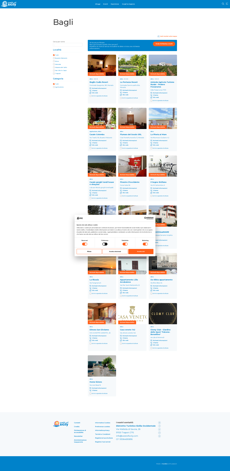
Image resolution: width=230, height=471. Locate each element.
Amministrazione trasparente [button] (80, 441)
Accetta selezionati (115, 251)
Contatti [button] (77, 423)
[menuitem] (98, 4)
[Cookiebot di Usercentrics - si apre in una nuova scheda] (145, 218)
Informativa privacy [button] (102, 430)
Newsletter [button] (78, 436)
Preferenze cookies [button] (102, 426)
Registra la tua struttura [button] (104, 438)
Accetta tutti (141, 251)
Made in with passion (166, 464)
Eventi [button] (105, 4)
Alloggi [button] (97, 4)
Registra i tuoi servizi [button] (102, 442)
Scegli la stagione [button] (128, 4)
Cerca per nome (59, 42)
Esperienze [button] (115, 4)
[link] (102, 65)
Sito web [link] (95, 93)
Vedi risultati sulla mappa (168, 36)
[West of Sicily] (8, 4)
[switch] (104, 244)
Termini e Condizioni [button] (102, 434)
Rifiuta (89, 251)
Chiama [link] (94, 90)
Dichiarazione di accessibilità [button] (80, 431)
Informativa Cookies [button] (102, 423)
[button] (227, 4)
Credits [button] (77, 426)
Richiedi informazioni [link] (99, 88)
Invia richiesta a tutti (164, 44)
